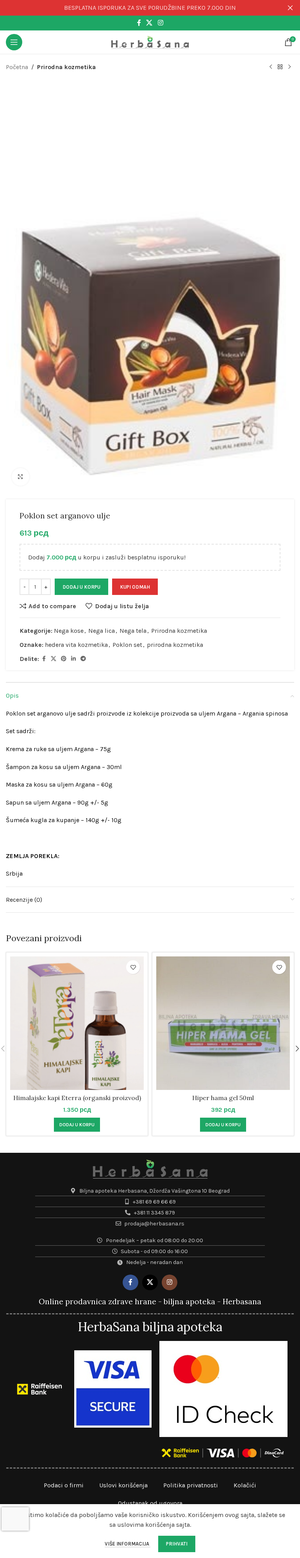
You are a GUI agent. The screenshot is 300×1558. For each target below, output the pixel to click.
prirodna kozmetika (175, 644)
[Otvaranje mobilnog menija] (14, 42)
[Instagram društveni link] (160, 23)
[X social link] (149, 23)
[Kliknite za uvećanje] (20, 477)
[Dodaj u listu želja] (133, 967)
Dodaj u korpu (81, 587)
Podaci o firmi (64, 1485)
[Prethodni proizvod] (270, 67)
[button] (77, 1125)
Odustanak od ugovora (150, 1503)
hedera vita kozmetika (76, 644)
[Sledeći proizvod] (289, 67)
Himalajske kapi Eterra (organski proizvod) (77, 1098)
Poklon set (127, 644)
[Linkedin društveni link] (73, 658)
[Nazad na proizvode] (280, 67)
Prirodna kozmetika (66, 67)
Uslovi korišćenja (123, 1485)
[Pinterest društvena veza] (64, 658)
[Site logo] (150, 41)
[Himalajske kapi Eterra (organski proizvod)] (77, 1023)
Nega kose (69, 630)
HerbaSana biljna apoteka (150, 1327)
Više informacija (127, 1544)
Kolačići (245, 1485)
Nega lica (101, 630)
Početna (17, 67)
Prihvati (177, 1544)
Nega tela (133, 630)
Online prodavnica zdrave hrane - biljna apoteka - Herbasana (150, 1301)
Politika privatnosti (190, 1485)
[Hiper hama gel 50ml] (223, 1023)
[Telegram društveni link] (83, 658)
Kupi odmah (135, 587)
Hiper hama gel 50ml (223, 1098)
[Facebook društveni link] (139, 23)
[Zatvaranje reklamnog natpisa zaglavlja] (290, 8)
